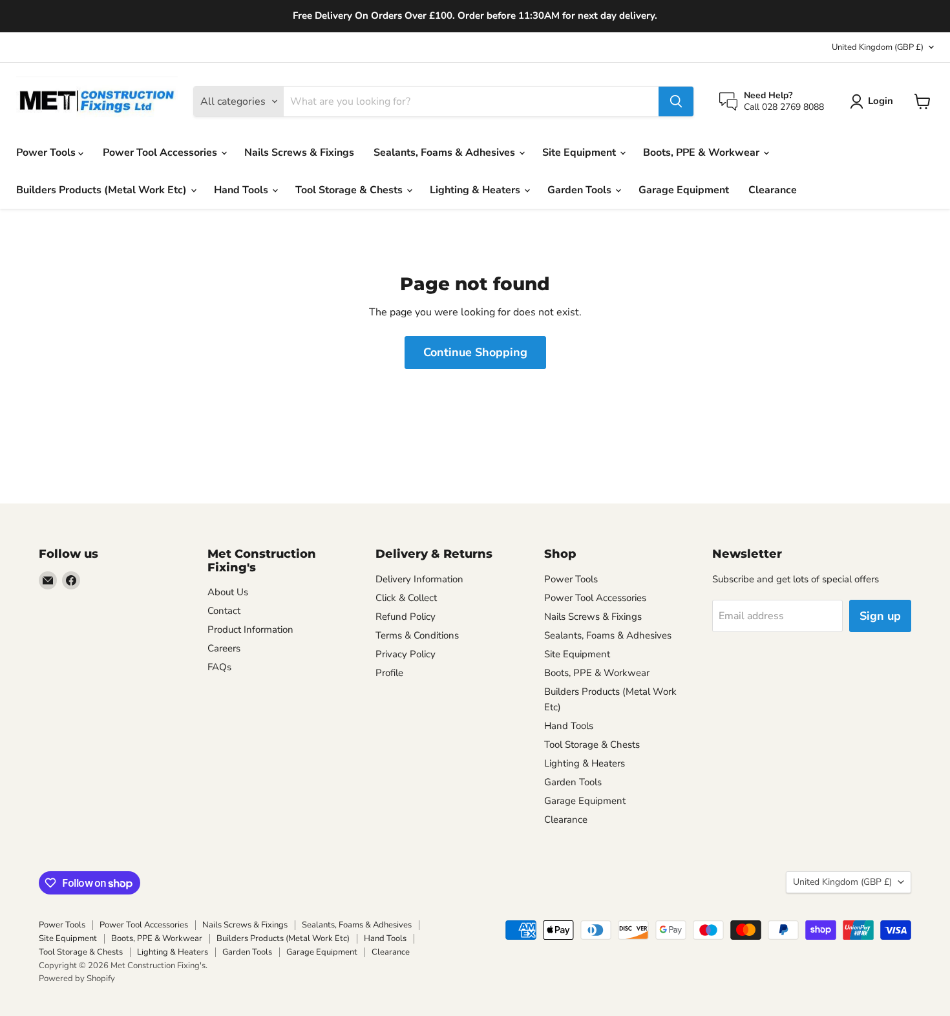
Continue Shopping (475, 352)
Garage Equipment (684, 190)
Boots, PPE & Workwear (702, 152)
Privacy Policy (405, 654)
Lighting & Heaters (476, 190)
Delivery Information (419, 579)
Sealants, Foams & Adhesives (446, 152)
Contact (223, 610)
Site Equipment (580, 152)
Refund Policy (405, 616)
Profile (389, 672)
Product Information (250, 629)
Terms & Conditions (417, 635)
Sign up (880, 616)
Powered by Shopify (77, 978)
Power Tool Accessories (161, 152)
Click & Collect (406, 597)
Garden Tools (580, 190)
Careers (223, 648)
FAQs (219, 667)
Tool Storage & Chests (350, 190)
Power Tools (47, 152)
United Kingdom (878, 47)
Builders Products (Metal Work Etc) (102, 190)
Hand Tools (242, 190)
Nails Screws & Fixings (299, 152)
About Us (227, 592)
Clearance (772, 190)
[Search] (676, 101)
